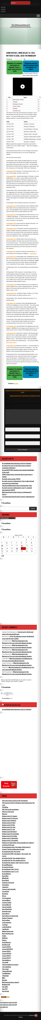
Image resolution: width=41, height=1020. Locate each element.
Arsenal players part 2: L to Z (10, 871)
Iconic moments (6, 922)
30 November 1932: (11, 251)
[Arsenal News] (6, 503)
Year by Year (5, 991)
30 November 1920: (11, 223)
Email (7, 433)
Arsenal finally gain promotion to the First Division (16, 463)
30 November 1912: (11, 215)
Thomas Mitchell (7, 971)
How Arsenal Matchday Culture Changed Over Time (17, 486)
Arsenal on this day (7, 867)
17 (2, 549)
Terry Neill (5, 962)
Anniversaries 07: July (8, 829)
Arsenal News (6, 698)
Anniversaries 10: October (9, 836)
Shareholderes (6, 960)
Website (7, 440)
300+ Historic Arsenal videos (10, 809)
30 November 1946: (11, 293)
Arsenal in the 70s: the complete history (13, 860)
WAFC (3, 978)
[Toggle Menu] (38, 16)
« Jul (2, 556)
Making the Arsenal (7, 931)
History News (6, 920)
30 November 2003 (11, 345)
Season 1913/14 (6, 947)
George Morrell (6, 905)
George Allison (6, 900)
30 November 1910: (11, 206)
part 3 (15, 342)
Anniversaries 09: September (10, 834)
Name (7, 426)
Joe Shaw (5, 925)
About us (4, 814)
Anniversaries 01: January (9, 816)
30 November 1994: (11, 326)
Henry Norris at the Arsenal (10, 916)
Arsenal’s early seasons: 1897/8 (11, 479)
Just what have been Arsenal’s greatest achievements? (18, 497)
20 (17, 549)
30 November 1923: (11, 228)
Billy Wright (5, 878)
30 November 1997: (11, 333)
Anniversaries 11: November (10, 838)
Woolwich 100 (6, 984)
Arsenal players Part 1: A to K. (10, 869)
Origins (4, 936)
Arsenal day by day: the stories (11, 852)
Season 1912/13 (6, 958)
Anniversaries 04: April (8, 823)
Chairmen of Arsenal (8, 883)
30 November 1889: (11, 171)
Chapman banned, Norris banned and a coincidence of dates (25, 396)
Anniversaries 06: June (8, 827)
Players (4, 940)
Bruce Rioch (5, 880)
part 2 (11, 342)
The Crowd (5, 969)
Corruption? (5, 891)
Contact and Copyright (9, 889)
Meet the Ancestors (8, 934)
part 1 (7, 342)
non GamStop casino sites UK (8, 1002)
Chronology (5, 885)
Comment (8, 408)
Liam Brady (5, 929)
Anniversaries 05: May (8, 825)
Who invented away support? (10, 982)
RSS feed (17, 705)
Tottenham (5, 976)
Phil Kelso (5, 938)
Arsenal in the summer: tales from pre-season (15, 863)
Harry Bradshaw (7, 909)
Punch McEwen (6, 942)
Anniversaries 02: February (10, 818)
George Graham (6, 902)
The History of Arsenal (20, 25)
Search (33, 508)
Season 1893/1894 (7, 949)
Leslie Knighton (6, 927)
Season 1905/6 (6, 951)
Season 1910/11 (6, 956)
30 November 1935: (11, 257)
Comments (5, 887)
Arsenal (16, 383)
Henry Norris (5, 914)
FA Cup (4, 896)
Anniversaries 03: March (9, 820)
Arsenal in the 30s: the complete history (13, 858)
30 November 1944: (11, 284)
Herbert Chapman (7, 918)
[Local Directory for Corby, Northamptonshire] (5, 997)
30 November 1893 (11, 176)
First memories (6, 898)
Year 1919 (4, 989)
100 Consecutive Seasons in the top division (15, 801)
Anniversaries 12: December (10, 840)
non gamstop (4, 1007)
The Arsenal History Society (10, 965)
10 (2, 546)
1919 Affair (5, 807)
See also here (33, 253)
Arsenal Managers (7, 865)
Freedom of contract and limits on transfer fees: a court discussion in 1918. (22, 391)
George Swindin (6, 907)
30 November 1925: (11, 239)
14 (22, 546)
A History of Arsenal (8, 812)
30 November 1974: (11, 303)
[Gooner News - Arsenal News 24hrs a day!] (6, 529)
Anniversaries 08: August (9, 832)
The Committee (6, 967)
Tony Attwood (31, 59)
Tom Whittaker (6, 973)
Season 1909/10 (6, 953)
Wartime (4, 980)
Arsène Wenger (6, 874)
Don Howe (5, 894)
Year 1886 (5, 987)
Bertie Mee (5, 876)
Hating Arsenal (6, 911)
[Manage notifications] (36, 1015)
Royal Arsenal (6, 945)
